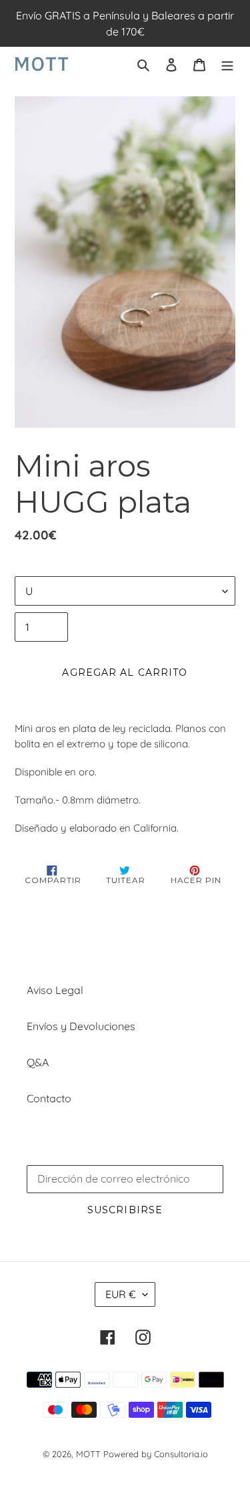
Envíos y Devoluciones (81, 1026)
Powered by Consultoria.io (155, 1454)
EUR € (120, 1294)
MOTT (88, 1454)
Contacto (49, 1098)
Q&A (38, 1062)
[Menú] (227, 63)
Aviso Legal (55, 990)
